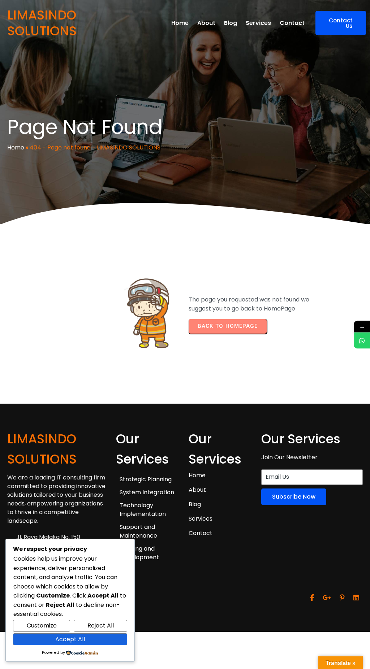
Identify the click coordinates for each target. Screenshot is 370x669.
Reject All (100, 625)
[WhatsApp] (362, 340)
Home (15, 147)
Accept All (70, 639)
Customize (42, 625)
